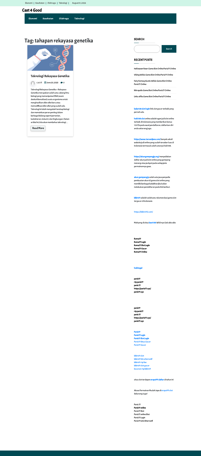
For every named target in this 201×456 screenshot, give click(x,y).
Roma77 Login (140, 242)
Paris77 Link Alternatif (143, 421)
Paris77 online (140, 407)
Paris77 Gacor (140, 345)
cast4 (39, 82)
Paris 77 (137, 404)
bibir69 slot (139, 355)
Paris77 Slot (139, 411)
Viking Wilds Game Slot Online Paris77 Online (153, 74)
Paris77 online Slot (142, 414)
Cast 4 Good (32, 10)
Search (139, 39)
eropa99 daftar (157, 379)
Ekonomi (28, 3)
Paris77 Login (139, 335)
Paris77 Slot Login (141, 338)
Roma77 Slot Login (142, 245)
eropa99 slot (167, 390)
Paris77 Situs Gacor (142, 341)
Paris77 (137, 332)
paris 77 (137, 285)
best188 (152, 222)
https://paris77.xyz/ (142, 288)
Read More (38, 128)
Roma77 (137, 238)
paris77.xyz (139, 292)
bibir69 (137, 197)
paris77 (137, 278)
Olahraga (51, 3)
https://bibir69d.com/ (143, 212)
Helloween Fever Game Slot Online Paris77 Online (155, 68)
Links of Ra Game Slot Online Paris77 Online (152, 96)
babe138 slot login (142, 108)
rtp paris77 (138, 282)
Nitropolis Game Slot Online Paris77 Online (152, 90)
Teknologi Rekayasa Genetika (50, 76)
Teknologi (63, 3)
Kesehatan (39, 3)
